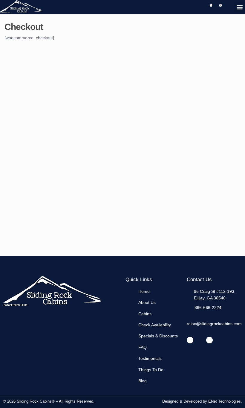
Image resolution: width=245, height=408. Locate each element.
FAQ (142, 347)
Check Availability (154, 324)
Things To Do (150, 369)
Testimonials (150, 358)
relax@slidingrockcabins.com (214, 323)
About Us (147, 302)
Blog (142, 380)
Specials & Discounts (158, 336)
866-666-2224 (208, 307)
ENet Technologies (224, 401)
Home (144, 291)
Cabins (144, 313)
